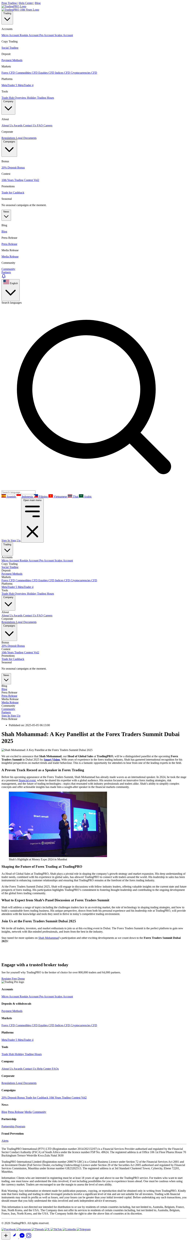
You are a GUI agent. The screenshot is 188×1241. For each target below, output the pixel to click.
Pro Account (47, 560)
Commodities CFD (27, 580)
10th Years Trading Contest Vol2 (20, 652)
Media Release (10, 702)
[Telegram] (84, 1229)
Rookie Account (29, 560)
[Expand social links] (5, 1236)
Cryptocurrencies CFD (84, 580)
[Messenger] (22, 1237)
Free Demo (18, 978)
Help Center (26, 3)
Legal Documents (26, 622)
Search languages (11, 302)
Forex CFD (8, 580)
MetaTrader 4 (25, 587)
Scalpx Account (64, 560)
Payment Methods (11, 573)
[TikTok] (56, 1229)
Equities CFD (46, 580)
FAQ (40, 615)
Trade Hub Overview (14, 593)
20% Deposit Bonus (13, 645)
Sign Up (16, 540)
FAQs (55, 1068)
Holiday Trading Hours (40, 593)
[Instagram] (24, 1229)
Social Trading (9, 567)
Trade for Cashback (12, 659)
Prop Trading (9, 3)
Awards (18, 615)
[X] (47, 1229)
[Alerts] (3, 277)
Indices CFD (63, 580)
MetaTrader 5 (9, 587)
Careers (48, 615)
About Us (7, 615)
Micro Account (10, 560)
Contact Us (30, 615)
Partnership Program (13, 1126)
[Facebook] (9, 1229)
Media (28, 1111)
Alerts (4, 1140)
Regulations (8, 622)
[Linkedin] (70, 1229)
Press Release (9, 695)
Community (8, 709)
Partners (6, 272)
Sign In (6, 540)
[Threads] (38, 1229)
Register (6, 978)
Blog (38, 3)
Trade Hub (8, 1054)
